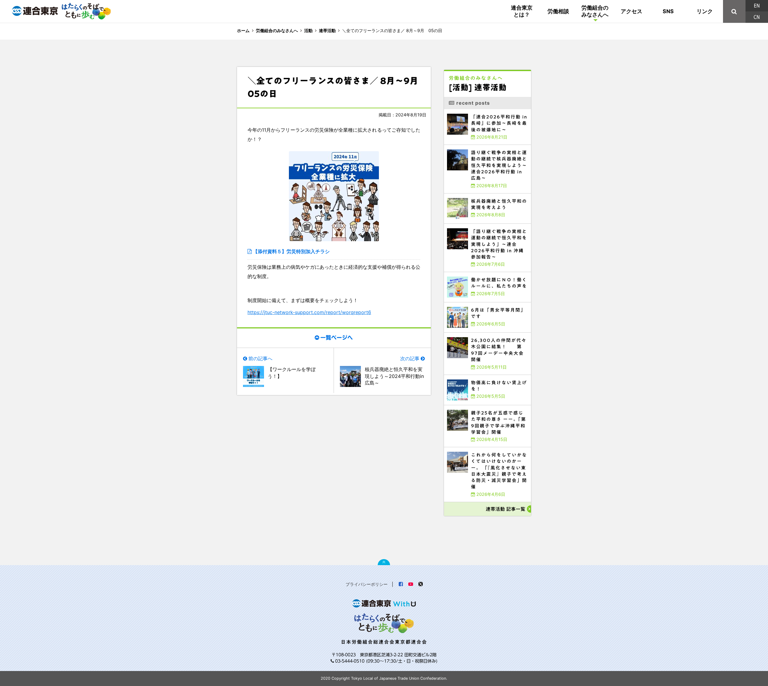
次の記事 (409, 358)
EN (757, 5)
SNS (668, 11)
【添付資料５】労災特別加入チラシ (291, 251)
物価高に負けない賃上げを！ (459, 376)
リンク (705, 11)
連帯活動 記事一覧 (505, 509)
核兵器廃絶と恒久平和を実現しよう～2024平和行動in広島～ (394, 376)
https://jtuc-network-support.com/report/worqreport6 (309, 312)
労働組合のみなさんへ (594, 11)
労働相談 (558, 11)
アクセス (631, 11)
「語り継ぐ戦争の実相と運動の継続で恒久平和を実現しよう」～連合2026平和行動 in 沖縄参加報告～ (486, 226)
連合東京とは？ (521, 11)
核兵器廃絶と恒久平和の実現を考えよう (465, 194)
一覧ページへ (336, 337)
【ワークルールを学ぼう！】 (292, 372)
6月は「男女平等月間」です (459, 303)
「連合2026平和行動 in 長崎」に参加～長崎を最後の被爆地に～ (478, 110)
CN (757, 17)
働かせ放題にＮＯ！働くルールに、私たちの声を (470, 273)
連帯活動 (327, 30)
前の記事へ (260, 358)
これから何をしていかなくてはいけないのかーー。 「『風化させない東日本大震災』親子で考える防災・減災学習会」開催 (487, 449)
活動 (308, 30)
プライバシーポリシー (367, 584)
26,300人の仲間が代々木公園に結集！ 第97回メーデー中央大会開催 (483, 334)
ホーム (243, 30)
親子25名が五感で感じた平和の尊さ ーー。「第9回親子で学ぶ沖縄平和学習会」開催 (487, 407)
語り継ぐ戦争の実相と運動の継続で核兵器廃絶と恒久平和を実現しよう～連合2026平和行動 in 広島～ (486, 147)
